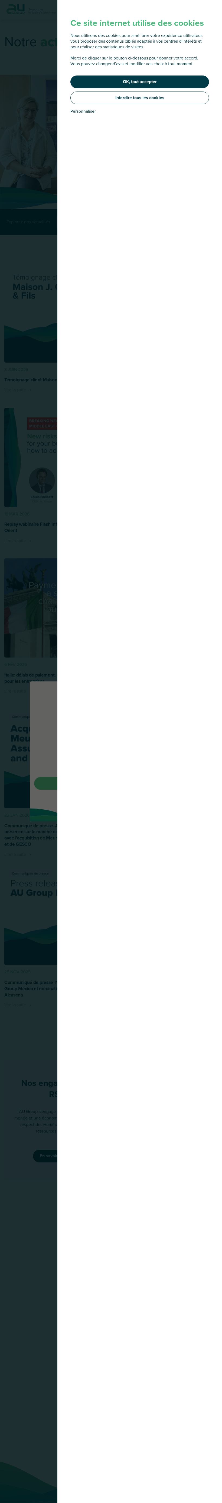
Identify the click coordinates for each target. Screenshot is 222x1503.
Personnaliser (83, 111)
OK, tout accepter (140, 81)
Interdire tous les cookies (139, 98)
